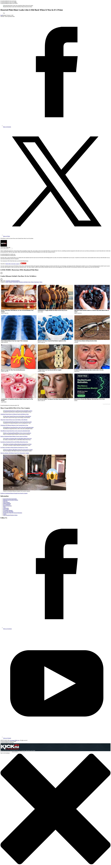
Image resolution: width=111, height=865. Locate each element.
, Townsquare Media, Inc (14, 740)
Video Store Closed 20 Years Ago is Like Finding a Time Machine (14, 419)
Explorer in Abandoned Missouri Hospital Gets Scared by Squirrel (14, 493)
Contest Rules (6, 508)
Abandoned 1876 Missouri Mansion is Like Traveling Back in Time (14, 425)
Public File (5, 501)
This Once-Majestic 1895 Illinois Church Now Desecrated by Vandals (15, 453)
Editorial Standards (7, 503)
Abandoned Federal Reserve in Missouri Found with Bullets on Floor (15, 414)
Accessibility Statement (8, 510)
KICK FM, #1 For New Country (12, 263)
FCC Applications (6, 504)
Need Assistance (6, 502)
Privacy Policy (6, 509)
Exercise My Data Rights (8, 511)
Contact (4, 513)
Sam (1, 15)
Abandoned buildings (15, 280)
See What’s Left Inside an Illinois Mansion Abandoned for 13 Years (14, 447)
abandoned (8, 280)
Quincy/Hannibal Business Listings (10, 515)
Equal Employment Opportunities (10, 498)
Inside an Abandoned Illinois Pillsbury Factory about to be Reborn (14, 436)
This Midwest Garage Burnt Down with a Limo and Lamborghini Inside (15, 430)
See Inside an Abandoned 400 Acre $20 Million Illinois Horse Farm (14, 441)
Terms (4, 506)
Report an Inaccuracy (7, 505)
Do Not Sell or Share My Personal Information (12, 512)
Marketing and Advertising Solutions (10, 500)
